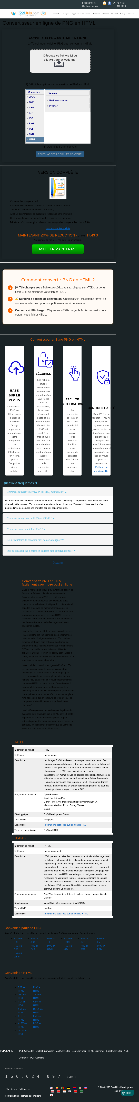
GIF (31, 112)
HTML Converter (96, 1051)
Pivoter (53, 105)
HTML (32, 139)
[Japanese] (52, 1095)
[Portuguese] (63, 1088)
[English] (52, 1088)
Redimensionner (58, 100)
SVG (31, 134)
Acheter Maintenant (58, 249)
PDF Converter (26, 1051)
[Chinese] (76, 1091)
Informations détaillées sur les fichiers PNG (65, 825)
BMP (31, 102)
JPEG (32, 96)
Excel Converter (114, 1051)
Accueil (56, 14)
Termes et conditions (31, 1096)
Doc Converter (79, 1051)
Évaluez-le (58, 563)
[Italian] (80, 1088)
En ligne (65, 14)
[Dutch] (75, 1088)
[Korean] (70, 1091)
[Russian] (86, 1088)
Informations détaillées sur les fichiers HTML (66, 913)
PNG (31, 123)
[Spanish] (57, 1088)
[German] (69, 1088)
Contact (114, 14)
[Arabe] (82, 1091)
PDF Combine (37, 1057)
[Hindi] (65, 1091)
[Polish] (53, 1091)
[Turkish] (59, 1091)
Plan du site (11, 1089)
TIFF (31, 107)
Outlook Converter (45, 1051)
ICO (31, 118)
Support (106, 14)
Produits (96, 14)
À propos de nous (127, 14)
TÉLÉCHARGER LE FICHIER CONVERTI (60, 154)
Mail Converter (63, 1051)
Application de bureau (81, 14)
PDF (31, 128)
